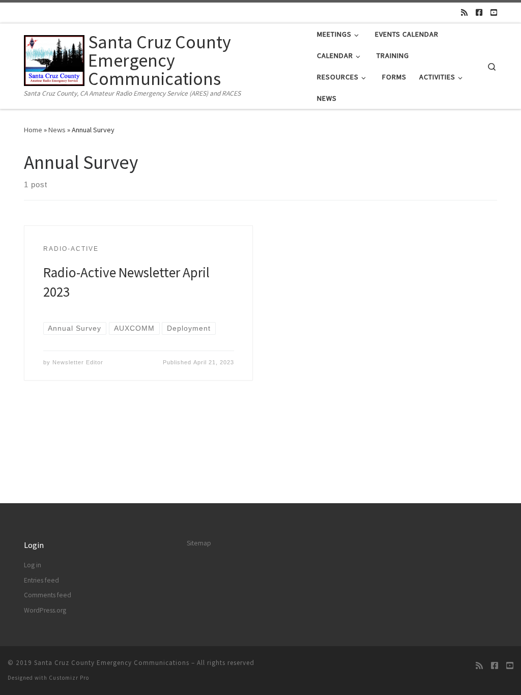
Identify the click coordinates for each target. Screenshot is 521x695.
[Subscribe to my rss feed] (464, 12)
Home (33, 129)
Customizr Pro (69, 677)
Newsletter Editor (77, 362)
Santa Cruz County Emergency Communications (111, 662)
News (57, 129)
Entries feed (41, 580)
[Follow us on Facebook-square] (479, 12)
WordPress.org (45, 610)
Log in (32, 565)
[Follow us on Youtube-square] (493, 12)
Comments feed (47, 595)
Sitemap (199, 543)
